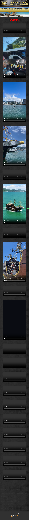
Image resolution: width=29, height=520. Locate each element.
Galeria (2, 9)
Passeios (11, 8)
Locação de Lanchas (23, 8)
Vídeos (6, 9)
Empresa (6, 8)
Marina (16, 8)
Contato (14, 11)
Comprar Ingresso (23, 9)
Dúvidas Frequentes (13, 9)
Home (2, 8)
